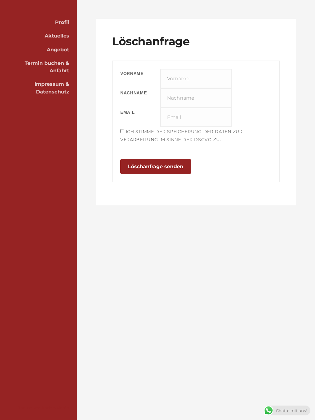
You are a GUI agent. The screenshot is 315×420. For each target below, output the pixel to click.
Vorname (132, 73)
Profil (62, 22)
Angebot (58, 49)
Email (127, 112)
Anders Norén (55, 407)
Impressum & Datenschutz (51, 87)
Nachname (133, 92)
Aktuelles (57, 36)
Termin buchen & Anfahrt (47, 66)
